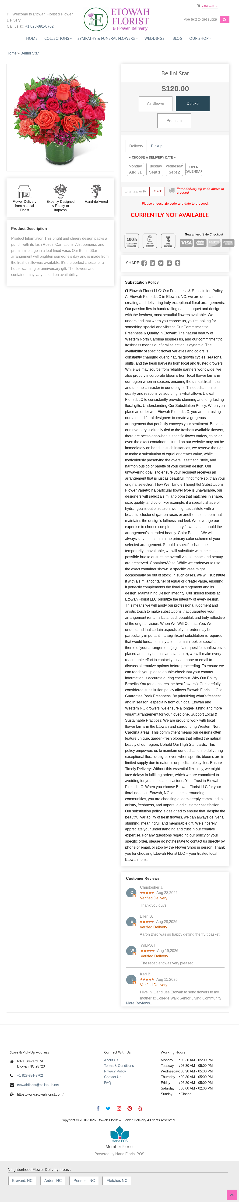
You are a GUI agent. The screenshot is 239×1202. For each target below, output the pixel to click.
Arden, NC (53, 1181)
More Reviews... (139, 1003)
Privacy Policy (115, 1071)
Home (32, 38)
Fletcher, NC (117, 1181)
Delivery (136, 146)
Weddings (154, 38)
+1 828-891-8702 (39, 26)
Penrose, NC (84, 1181)
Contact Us (112, 1077)
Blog (177, 38)
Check (157, 191)
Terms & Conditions (119, 1066)
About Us (111, 1060)
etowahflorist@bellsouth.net (38, 1085)
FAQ (107, 1083)
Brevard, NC (22, 1181)
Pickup (156, 146)
